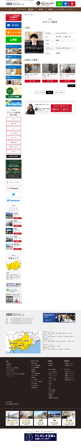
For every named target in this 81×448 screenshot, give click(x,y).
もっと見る (71, 85)
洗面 (49, 387)
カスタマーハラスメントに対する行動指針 (16, 374)
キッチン (13, 119)
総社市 (49, 349)
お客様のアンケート (69, 365)
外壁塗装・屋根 (14, 142)
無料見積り (9, 363)
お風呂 (50, 383)
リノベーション (14, 137)
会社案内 (33, 369)
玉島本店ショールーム (47, 331)
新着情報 (33, 377)
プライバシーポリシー (11, 372)
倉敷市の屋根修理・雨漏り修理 (12, 404)
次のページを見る (59, 92)
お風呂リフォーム (52, 377)
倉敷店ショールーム (47, 339)
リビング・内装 (14, 133)
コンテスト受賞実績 (35, 365)
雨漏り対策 (51, 394)
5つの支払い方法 (35, 385)
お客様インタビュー (69, 363)
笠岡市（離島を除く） (52, 336)
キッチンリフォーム (53, 375)
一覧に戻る (49, 92)
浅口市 (68, 333)
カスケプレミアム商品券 (36, 381)
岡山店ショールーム (47, 344)
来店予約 (8, 365)
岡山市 (49, 346)
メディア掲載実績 (35, 367)
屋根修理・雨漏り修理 (53, 398)
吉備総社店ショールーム (48, 347)
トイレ (13, 128)
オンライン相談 (10, 370)
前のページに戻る (40, 92)
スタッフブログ (60, 9)
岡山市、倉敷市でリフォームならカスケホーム (42, 445)
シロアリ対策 (51, 392)
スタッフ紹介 (34, 375)
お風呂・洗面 (13, 123)
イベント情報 (34, 379)
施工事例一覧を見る (13, 156)
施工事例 (50, 363)
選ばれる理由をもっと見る (13, 176)
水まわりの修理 (52, 389)
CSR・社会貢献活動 (35, 373)
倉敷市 (49, 333)
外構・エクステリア (14, 147)
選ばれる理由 (34, 363)
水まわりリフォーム (53, 373)
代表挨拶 (33, 371)
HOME (7, 361)
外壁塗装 (50, 396)
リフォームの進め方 (53, 371)
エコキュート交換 (52, 379)
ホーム (10, 9)
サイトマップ (9, 376)
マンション (13, 151)
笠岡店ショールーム (47, 334)
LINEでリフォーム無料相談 (12, 368)
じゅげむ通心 (34, 383)
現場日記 (50, 365)
